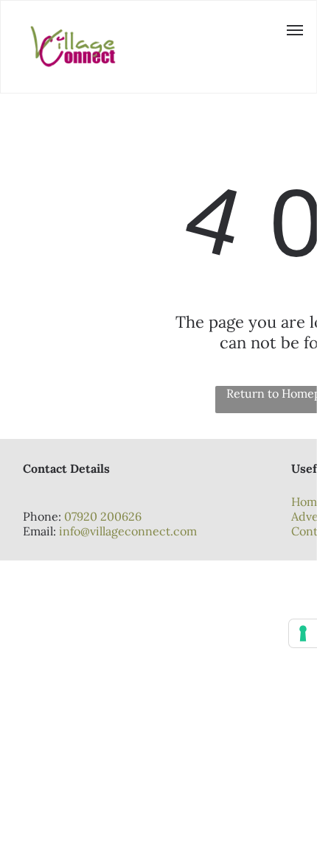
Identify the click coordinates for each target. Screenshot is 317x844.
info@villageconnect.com (128, 531)
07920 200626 (103, 516)
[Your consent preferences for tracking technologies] (303, 633)
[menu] (295, 30)
